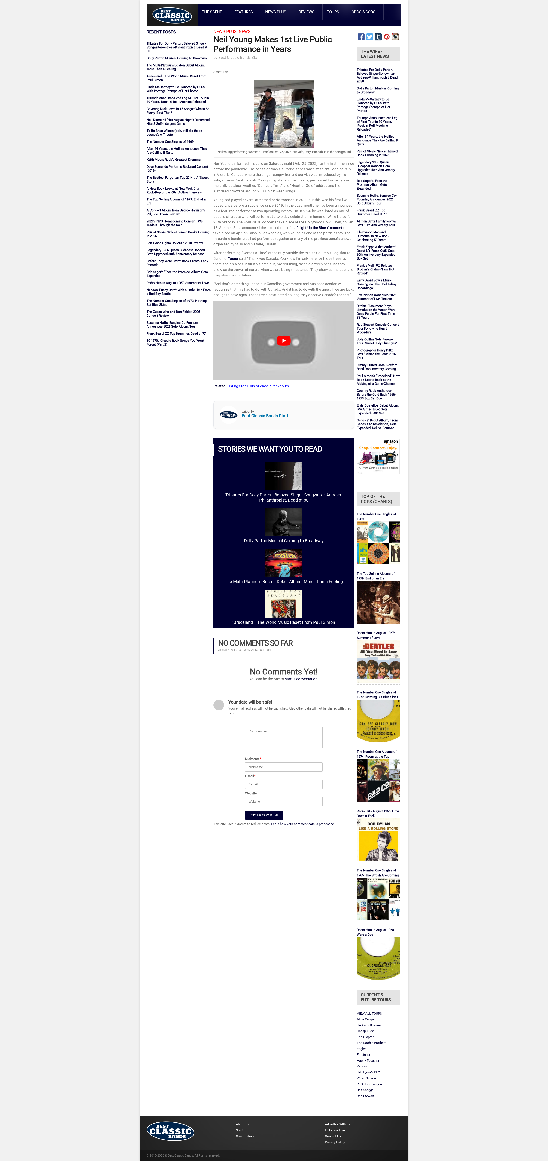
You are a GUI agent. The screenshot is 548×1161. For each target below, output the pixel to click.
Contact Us (333, 1136)
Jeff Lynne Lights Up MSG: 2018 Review (175, 243)
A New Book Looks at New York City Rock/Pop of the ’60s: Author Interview (174, 190)
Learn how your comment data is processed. (303, 824)
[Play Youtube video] (283, 340)
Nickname (253, 759)
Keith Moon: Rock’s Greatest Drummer (174, 160)
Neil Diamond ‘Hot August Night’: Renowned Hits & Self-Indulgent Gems (178, 122)
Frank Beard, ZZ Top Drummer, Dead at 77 (176, 334)
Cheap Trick (365, 1031)
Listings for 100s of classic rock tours (258, 386)
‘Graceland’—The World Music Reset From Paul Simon (283, 622)
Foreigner (363, 1055)
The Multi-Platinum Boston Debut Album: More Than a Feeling (284, 581)
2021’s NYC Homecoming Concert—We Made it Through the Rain (175, 223)
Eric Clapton (365, 1037)
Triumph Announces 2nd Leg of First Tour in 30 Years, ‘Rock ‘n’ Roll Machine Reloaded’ (178, 100)
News (244, 31)
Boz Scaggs (365, 1090)
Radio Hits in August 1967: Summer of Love (178, 283)
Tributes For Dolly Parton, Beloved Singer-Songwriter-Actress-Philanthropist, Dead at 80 (177, 47)
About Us (242, 1124)
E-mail (250, 776)
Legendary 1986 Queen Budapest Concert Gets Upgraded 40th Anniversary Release (176, 252)
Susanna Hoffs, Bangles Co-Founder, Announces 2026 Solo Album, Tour (172, 324)
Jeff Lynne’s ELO (368, 1072)
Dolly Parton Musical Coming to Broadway (177, 58)
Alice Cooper (366, 1019)
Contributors (245, 1136)
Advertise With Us (337, 1124)
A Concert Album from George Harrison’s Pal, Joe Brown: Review (176, 212)
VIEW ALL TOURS (369, 1014)
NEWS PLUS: (225, 31)
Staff (239, 1130)
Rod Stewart (365, 1096)
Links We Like (335, 1130)
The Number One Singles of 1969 (170, 142)
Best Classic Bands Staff (239, 57)
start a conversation (301, 679)
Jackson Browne (369, 1025)
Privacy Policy (335, 1142)
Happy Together (368, 1061)
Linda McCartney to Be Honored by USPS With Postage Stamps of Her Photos (176, 89)
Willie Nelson (366, 1078)
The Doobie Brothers (371, 1043)
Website (251, 793)
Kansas (362, 1066)
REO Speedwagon (369, 1084)
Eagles (361, 1049)
